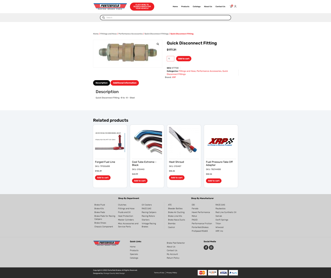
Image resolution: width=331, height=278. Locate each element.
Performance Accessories (131, 34)
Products (185, 6)
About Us (208, 6)
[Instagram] (211, 247)
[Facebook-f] (206, 247)
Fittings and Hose (108, 34)
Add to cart (183, 58)
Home (175, 6)
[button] (158, 44)
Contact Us (220, 6)
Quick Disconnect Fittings (157, 34)
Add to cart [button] (102, 177)
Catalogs (197, 6)
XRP (174, 77)
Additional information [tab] (124, 83)
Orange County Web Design (114, 273)
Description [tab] (102, 83)
